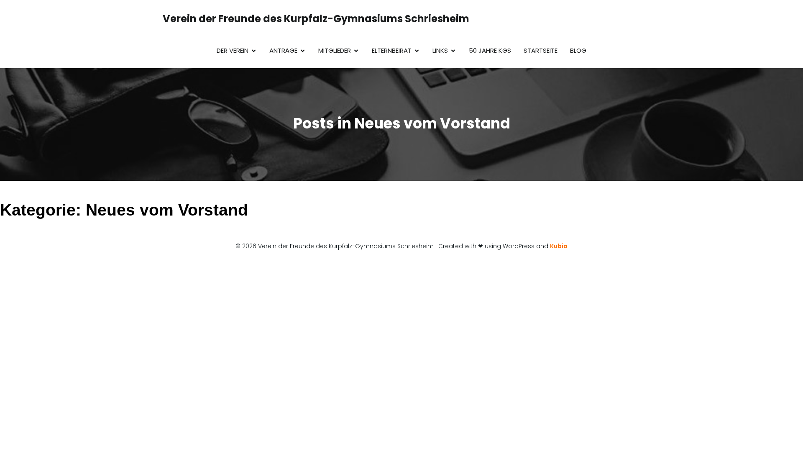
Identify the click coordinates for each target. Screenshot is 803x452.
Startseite (540, 50)
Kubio (559, 246)
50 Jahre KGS (490, 50)
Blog (578, 50)
